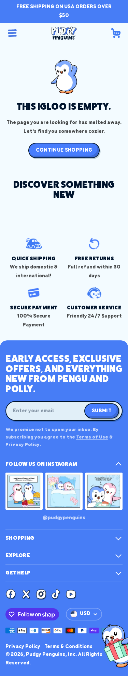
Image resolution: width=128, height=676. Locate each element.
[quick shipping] (33, 257)
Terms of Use (92, 437)
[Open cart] (116, 33)
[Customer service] (94, 303)
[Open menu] (12, 33)
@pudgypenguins (64, 518)
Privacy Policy (22, 444)
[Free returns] (94, 257)
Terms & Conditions (68, 646)
